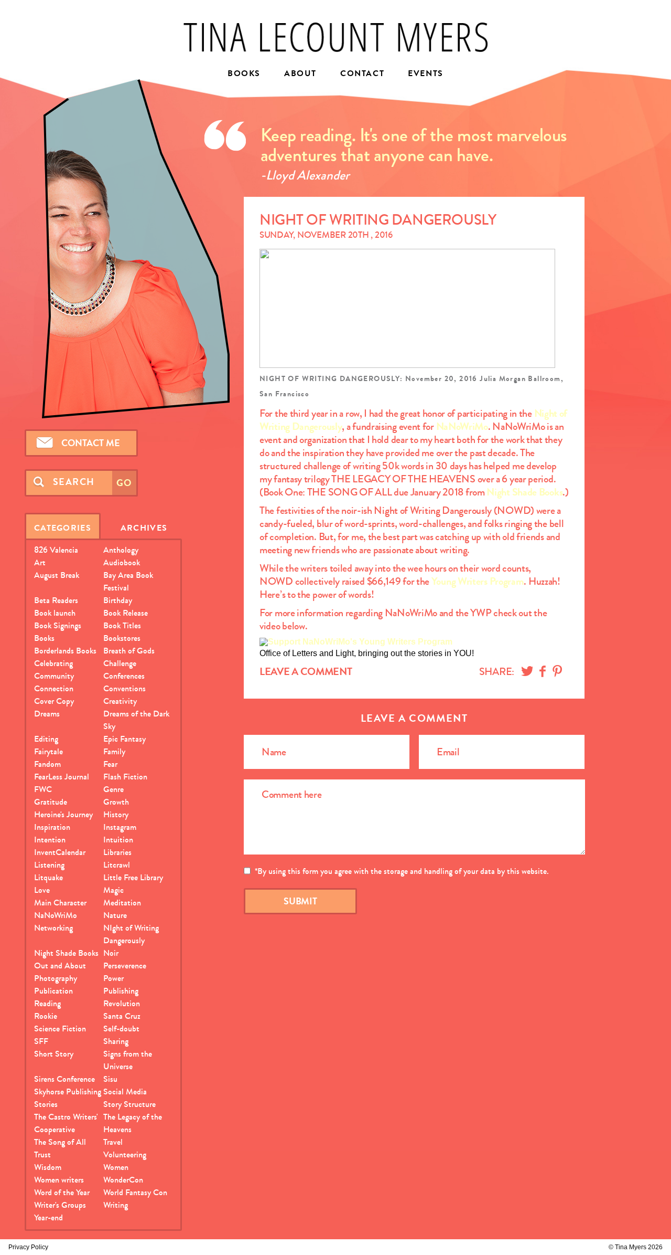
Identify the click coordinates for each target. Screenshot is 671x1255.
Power (113, 978)
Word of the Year (62, 1192)
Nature (115, 915)
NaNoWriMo (462, 426)
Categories (62, 528)
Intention (50, 840)
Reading (47, 1003)
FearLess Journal (61, 777)
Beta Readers (56, 600)
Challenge (119, 663)
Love (42, 890)
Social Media (125, 1091)
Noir (110, 953)
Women (115, 1167)
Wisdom (47, 1167)
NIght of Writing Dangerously (131, 934)
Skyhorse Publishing (67, 1091)
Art (40, 562)
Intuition (118, 840)
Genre (113, 789)
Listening (49, 865)
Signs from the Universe (127, 1060)
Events (425, 74)
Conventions (124, 688)
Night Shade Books (524, 492)
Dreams (47, 714)
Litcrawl (116, 865)
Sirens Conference (64, 1079)
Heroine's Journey (63, 814)
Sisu (110, 1079)
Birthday (117, 600)
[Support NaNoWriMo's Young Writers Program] (355, 641)
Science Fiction (60, 1028)
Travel (113, 1142)
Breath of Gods (129, 651)
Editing (46, 739)
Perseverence (124, 965)
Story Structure (129, 1104)
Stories (46, 1104)
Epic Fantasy (124, 739)
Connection (53, 688)
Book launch (54, 613)
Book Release (125, 613)
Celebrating (53, 663)
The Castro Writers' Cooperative (66, 1123)
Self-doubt (121, 1028)
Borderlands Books (65, 651)
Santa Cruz (121, 1016)
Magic (113, 890)
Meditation (122, 903)
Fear (110, 764)
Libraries (117, 852)
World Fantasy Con (135, 1192)
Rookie (45, 1016)
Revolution (121, 1003)
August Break (56, 575)
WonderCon (123, 1180)
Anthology (120, 550)
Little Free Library (133, 877)
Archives (144, 528)
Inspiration (52, 827)
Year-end (48, 1217)
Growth (116, 802)
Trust (42, 1154)
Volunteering (124, 1154)
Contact (362, 74)
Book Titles (122, 625)
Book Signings (57, 625)
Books (244, 74)
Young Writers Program (477, 581)
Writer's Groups (60, 1205)
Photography (55, 978)
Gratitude (50, 802)
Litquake (48, 877)
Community (54, 676)
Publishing (120, 991)
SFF (41, 1041)
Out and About (60, 965)
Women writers (59, 1180)
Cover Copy (54, 701)
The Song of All (60, 1142)
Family (114, 751)
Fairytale (48, 751)
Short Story (53, 1054)
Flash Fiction (125, 777)
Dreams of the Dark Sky (136, 720)
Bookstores (121, 638)
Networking (53, 928)
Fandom (47, 764)
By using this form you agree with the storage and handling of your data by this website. (402, 871)
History (115, 814)
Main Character (60, 903)
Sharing (115, 1041)
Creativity (120, 701)
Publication (53, 991)
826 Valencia (56, 550)
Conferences (124, 676)
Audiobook (121, 562)
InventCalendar (59, 852)
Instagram (119, 827)
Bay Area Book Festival (128, 581)
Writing (115, 1205)
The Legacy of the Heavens (132, 1123)
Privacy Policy (28, 1247)
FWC (43, 789)
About (300, 74)
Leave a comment (305, 671)
